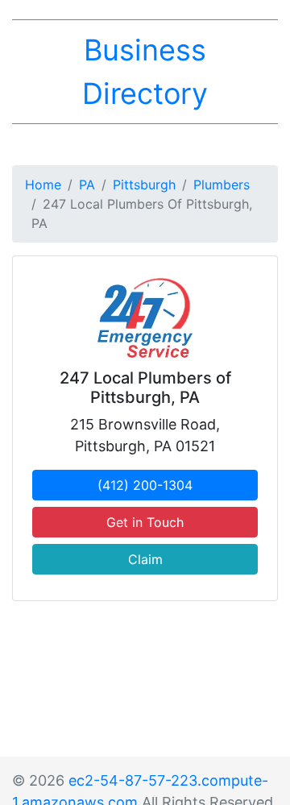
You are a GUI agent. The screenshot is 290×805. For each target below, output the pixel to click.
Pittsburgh (144, 184)
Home (43, 184)
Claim (145, 559)
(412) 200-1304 (145, 485)
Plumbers (221, 184)
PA (87, 184)
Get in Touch (145, 522)
